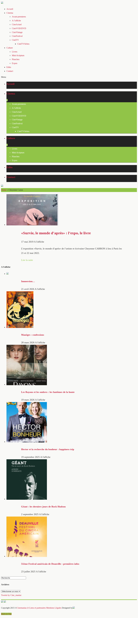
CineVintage (17, 32)
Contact (9, 71)
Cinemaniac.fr (23, 608)
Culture (9, 48)
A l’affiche (16, 20)
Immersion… (28, 281)
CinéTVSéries (23, 44)
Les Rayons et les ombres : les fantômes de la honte (48, 392)
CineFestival (17, 36)
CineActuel (17, 24)
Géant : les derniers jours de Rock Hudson (43, 506)
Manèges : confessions (32, 334)
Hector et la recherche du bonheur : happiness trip (47, 449)
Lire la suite (27, 260)
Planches (15, 59)
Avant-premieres (19, 16)
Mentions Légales (53, 608)
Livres (14, 52)
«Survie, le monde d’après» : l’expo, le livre (56, 233)
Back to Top (6, 614)
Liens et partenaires (37, 608)
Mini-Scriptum (18, 55)
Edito (8, 67)
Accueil (9, 9)
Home (3, 190)
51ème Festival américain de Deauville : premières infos (50, 563)
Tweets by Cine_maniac (11, 595)
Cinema (9, 13)
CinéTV (15, 40)
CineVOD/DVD (19, 28)
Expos (14, 63)
